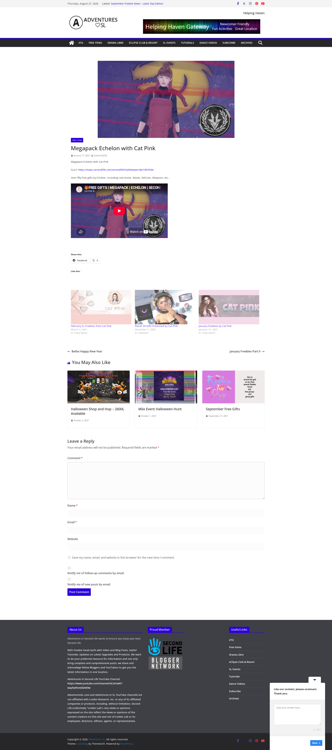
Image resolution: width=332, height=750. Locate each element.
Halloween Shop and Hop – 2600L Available (97, 411)
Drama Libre (115, 42)
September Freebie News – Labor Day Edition (137, 3)
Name (72, 505)
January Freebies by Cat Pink (215, 326)
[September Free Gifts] (233, 373)
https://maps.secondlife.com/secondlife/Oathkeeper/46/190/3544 (116, 169)
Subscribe (229, 42)
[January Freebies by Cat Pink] (229, 307)
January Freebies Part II (245, 351)
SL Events (169, 42)
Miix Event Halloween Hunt (160, 409)
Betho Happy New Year (87, 351)
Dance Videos (208, 42)
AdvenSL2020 (100, 155)
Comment (75, 458)
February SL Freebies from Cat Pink (91, 326)
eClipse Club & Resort (143, 42)
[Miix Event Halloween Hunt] (166, 373)
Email (72, 522)
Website (72, 539)
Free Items (95, 42)
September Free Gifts (223, 409)
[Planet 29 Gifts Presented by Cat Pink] (165, 307)
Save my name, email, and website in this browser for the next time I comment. (123, 557)
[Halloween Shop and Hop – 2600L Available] (98, 373)
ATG (81, 42)
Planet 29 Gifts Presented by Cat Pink (156, 326)
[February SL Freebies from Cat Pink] (101, 307)
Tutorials (187, 42)
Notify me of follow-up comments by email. (95, 573)
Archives (246, 42)
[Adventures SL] (71, 43)
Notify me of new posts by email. (89, 584)
